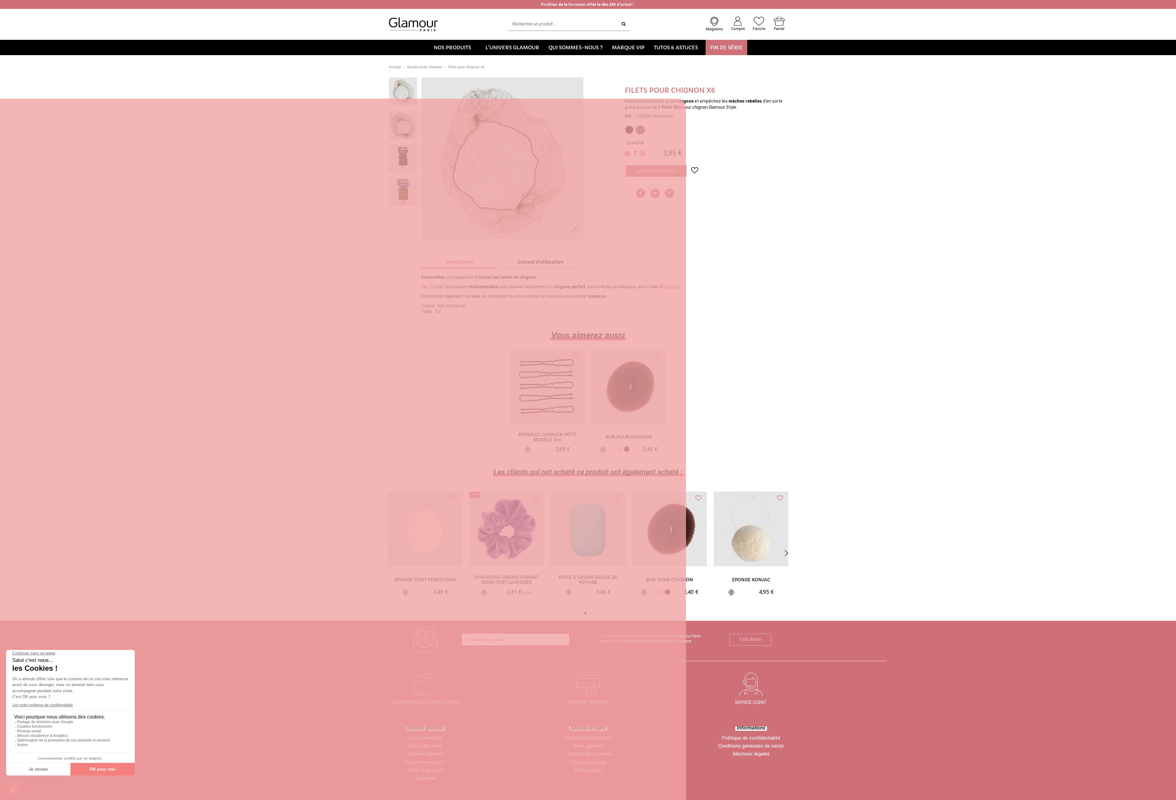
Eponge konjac (751, 580)
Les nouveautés (425, 738)
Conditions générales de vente (751, 746)
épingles (671, 286)
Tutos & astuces (425, 770)
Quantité (635, 142)
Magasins (425, 778)
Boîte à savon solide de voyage (588, 580)
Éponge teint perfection (425, 580)
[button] (455, 47)
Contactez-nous (588, 762)
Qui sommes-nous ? (425, 762)
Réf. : (630, 116)
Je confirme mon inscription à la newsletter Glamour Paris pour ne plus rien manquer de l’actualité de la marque (651, 638)
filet (432, 286)
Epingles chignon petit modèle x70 (547, 437)
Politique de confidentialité (751, 738)
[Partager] (640, 193)
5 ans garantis (588, 746)
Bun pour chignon (628, 437)
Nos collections (425, 746)
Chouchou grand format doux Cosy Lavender (506, 580)
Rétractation (588, 770)
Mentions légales (751, 754)
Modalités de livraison (588, 738)
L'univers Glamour (425, 754)
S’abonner (750, 639)
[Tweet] (655, 193)
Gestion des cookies (590, 754)
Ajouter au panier (656, 170)
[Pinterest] (669, 193)
